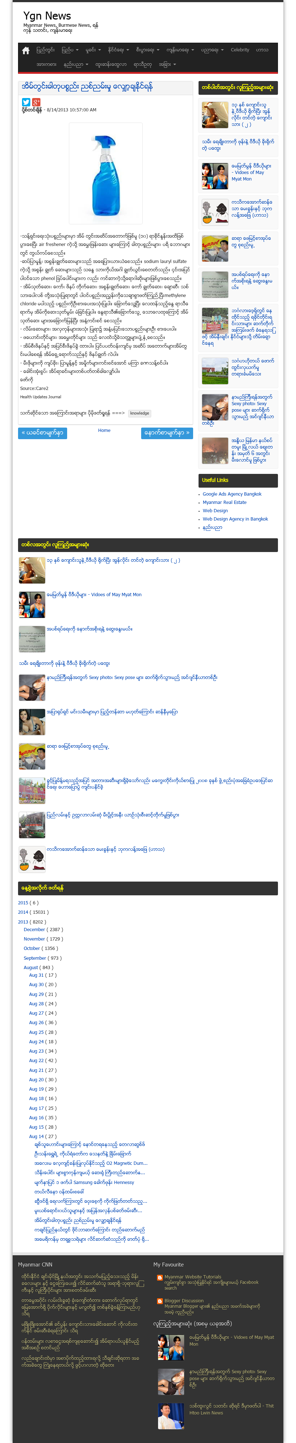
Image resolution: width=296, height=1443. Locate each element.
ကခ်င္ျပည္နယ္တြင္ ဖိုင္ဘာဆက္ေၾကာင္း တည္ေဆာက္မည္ (90, 1230)
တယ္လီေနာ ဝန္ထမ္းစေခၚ (59, 1192)
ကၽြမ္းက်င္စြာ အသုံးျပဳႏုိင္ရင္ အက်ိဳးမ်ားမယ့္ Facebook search (211, 1286)
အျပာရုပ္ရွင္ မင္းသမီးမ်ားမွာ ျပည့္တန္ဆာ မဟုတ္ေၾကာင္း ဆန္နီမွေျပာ (112, 712)
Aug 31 (37, 975)
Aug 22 (37, 1061)
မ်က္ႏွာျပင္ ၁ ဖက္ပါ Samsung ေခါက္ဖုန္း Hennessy (84, 1183)
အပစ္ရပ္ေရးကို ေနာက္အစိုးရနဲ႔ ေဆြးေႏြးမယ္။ (252, 281)
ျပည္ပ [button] (68, 50)
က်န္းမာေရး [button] (179, 50)
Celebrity (240, 50)
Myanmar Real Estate (225, 503)
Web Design (215, 511)
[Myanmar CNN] (25, 50)
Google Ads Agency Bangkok (232, 494)
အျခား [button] (166, 64)
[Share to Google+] (36, 102)
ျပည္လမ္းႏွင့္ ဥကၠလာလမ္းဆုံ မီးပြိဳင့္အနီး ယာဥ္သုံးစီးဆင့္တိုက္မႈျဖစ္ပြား (113, 815)
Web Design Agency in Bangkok (235, 519)
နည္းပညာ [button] (74, 64)
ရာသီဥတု (143, 64)
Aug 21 (37, 1071)
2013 (24, 922)
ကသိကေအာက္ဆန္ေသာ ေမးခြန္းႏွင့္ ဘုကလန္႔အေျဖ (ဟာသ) (252, 209)
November (35, 939)
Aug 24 (37, 1042)
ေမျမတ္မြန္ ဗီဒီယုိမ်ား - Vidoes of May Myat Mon (251, 173)
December (35, 930)
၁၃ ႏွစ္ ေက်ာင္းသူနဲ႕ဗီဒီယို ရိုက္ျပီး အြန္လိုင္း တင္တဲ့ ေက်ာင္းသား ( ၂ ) (252, 115)
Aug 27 (37, 1013)
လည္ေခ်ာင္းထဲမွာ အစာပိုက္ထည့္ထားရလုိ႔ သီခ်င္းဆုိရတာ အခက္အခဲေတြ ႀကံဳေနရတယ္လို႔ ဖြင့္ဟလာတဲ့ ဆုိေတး (80, 1362)
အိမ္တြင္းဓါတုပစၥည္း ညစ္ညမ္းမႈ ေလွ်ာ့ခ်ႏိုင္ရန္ (87, 87)
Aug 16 (37, 1118)
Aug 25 (37, 1033)
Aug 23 (37, 1051)
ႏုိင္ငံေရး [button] (117, 50)
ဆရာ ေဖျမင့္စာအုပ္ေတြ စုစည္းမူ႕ (251, 242)
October (33, 949)
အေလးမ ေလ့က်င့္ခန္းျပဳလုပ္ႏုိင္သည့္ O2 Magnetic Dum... (91, 1163)
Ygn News (47, 17)
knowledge (139, 413)
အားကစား (47, 64)
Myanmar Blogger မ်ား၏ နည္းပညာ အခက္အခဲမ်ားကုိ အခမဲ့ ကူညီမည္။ (212, 1310)
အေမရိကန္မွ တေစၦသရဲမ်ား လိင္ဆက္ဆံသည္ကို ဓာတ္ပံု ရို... (92, 1239)
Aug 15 (37, 1127)
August (31, 968)
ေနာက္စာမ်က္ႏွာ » (167, 433)
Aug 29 (37, 995)
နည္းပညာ (212, 528)
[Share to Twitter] (26, 102)
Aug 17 (37, 1108)
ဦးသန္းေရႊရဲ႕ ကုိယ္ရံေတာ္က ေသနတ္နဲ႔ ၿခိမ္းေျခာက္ (83, 1154)
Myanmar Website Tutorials (193, 1277)
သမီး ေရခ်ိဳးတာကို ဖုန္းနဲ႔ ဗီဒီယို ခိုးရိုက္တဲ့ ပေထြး (64, 664)
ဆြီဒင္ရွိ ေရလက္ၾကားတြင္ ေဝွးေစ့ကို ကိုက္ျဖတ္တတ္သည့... (91, 1201)
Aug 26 (37, 1023)
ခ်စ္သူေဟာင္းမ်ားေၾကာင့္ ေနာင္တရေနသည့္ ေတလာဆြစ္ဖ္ (90, 1145)
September (36, 958)
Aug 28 (37, 1004)
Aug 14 (37, 1137)
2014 (24, 912)
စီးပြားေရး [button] (146, 50)
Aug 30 (37, 985)
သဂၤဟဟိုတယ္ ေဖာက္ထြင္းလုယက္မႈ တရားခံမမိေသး (253, 368)
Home (104, 431)
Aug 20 (37, 1080)
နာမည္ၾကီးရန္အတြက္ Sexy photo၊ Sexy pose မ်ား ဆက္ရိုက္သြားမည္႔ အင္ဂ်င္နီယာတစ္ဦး (238, 410)
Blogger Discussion (184, 1301)
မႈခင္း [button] (91, 50)
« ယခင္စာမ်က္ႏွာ (43, 433)
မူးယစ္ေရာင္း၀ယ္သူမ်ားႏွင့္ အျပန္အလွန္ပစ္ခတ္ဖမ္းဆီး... (88, 1211)
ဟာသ (262, 50)
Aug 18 (37, 1099)
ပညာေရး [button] (210, 50)
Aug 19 (37, 1089)
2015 (24, 903)
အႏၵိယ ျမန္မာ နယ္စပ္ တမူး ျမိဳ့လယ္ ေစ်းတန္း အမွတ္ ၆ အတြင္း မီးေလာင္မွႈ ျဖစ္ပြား (252, 451)
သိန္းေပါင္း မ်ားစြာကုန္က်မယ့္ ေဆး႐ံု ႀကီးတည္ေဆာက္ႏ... (90, 1173)
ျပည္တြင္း (46, 50)
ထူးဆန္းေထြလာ (111, 64)
